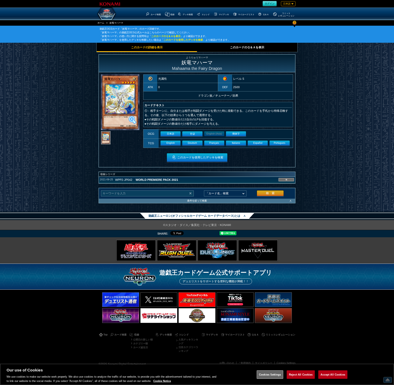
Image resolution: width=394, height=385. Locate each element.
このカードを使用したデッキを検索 (183, 39)
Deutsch (192, 143)
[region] (197, 374)
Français (214, 143)
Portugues (279, 143)
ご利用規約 (244, 363)
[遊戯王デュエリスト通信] (120, 299)
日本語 (170, 133)
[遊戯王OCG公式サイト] (136, 250)
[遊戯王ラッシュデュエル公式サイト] (176, 250)
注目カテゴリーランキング (188, 349)
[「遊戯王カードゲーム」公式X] (158, 299)
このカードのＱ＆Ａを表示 (166, 36)
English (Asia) (214, 133)
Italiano (236, 143)
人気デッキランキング (188, 341)
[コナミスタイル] (235, 315)
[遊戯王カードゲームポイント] (273, 299)
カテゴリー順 (140, 343)
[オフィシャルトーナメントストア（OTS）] (197, 315)
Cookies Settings (286, 363)
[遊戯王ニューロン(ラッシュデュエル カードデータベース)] (273, 315)
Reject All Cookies (301, 374)
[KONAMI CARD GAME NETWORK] (120, 315)
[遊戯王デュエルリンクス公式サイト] (217, 250)
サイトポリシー (263, 363)
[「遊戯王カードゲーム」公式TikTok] (235, 299)
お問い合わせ (226, 363)
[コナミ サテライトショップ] (158, 315)
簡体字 (236, 133)
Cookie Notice (162, 380)
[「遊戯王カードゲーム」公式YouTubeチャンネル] (197, 299)
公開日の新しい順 (143, 339)
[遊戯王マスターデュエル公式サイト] (258, 250)
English (170, 143)
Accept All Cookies (333, 374)
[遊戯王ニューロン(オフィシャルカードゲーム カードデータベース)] (106, 13)
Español (257, 143)
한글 (192, 133)
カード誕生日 (140, 347)
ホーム (100, 23)
